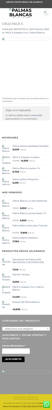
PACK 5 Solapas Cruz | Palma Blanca (25, 32)
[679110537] (28, 6)
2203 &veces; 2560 (39, 29)
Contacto (32, 397)
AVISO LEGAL (20, 397)
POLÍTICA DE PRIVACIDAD (26, 399)
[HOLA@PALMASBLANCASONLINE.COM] (24, 6)
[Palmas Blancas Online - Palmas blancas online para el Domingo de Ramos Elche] (20, 13)
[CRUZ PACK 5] (26, 65)
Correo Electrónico (13, 345)
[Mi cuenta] (37, 13)
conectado (36, 115)
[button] (3, 13)
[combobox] (26, 329)
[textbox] (25, 329)
